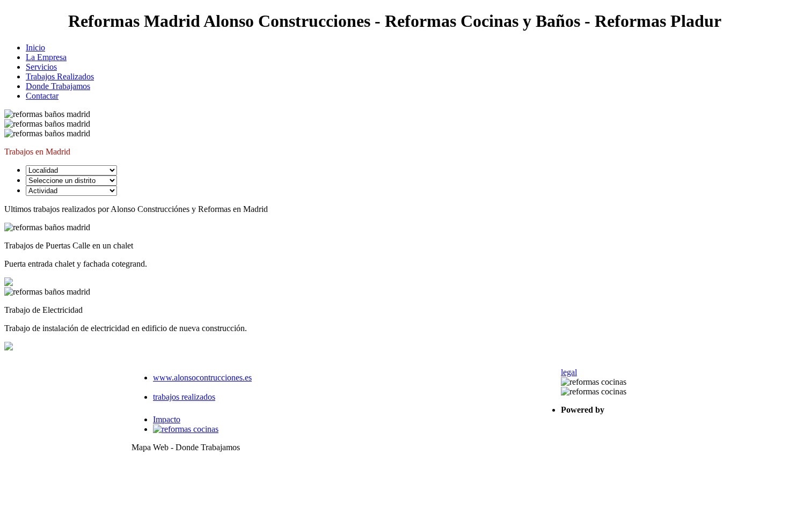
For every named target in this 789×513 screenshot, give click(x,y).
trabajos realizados (184, 396)
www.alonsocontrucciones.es (202, 377)
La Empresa (46, 57)
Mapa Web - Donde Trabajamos (186, 447)
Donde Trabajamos (58, 86)
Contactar (42, 95)
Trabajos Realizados (60, 76)
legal (569, 372)
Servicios (41, 66)
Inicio (35, 47)
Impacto (166, 419)
